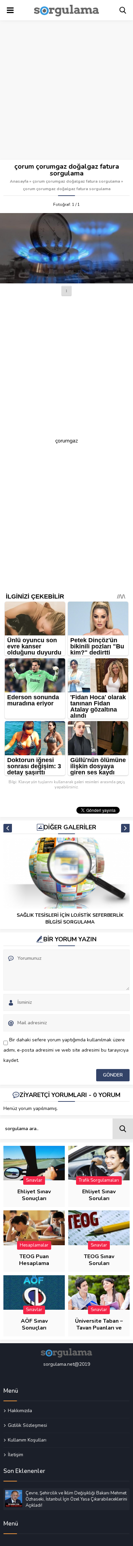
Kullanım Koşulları (27, 1440)
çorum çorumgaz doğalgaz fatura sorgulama (76, 181)
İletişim (15, 1454)
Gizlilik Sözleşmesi (27, 1425)
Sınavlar (34, 1180)
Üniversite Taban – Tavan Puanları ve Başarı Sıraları (99, 1328)
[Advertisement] (66, 90)
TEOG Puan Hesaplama (34, 1260)
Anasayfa (19, 181)
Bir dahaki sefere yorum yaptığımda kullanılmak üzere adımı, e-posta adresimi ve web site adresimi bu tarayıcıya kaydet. (66, 1050)
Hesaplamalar (34, 1245)
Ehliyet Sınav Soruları (99, 1195)
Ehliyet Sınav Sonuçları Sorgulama (34, 1198)
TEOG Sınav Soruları (99, 1260)
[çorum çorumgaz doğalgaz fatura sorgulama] (66, 248)
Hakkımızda (20, 1411)
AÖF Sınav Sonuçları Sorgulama (34, 1328)
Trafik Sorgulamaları (99, 1180)
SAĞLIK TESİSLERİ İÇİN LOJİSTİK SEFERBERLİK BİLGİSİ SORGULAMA (70, 918)
